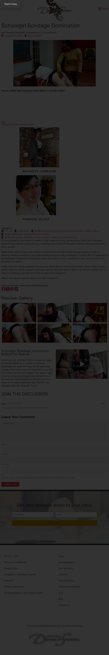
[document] (54, 327)
